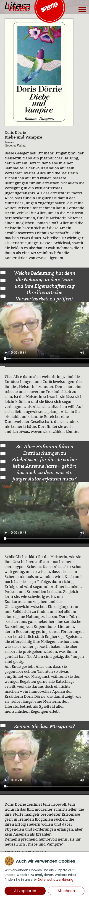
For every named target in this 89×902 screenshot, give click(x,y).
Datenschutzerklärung (55, 879)
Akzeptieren (25, 890)
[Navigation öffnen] (82, 9)
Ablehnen (66, 890)
